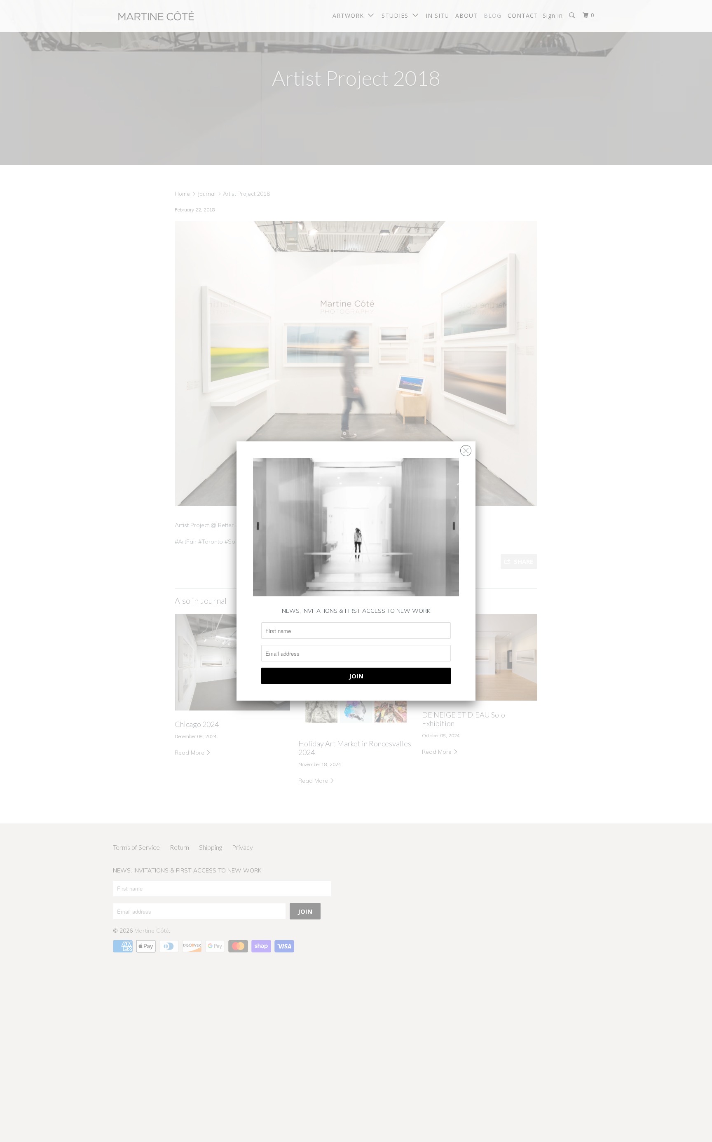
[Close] (465, 448)
